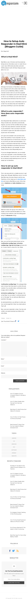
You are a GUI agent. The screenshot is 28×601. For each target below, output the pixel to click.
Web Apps (14, 455)
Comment (4, 340)
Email (3, 318)
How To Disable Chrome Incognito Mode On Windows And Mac (18, 395)
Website (3, 373)
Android (14, 438)
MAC (14, 447)
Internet (14, 452)
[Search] (22, 2)
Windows (14, 444)
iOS (14, 441)
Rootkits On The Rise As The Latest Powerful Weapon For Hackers (17, 467)
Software (14, 449)
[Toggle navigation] (25, 3)
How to (9, 318)
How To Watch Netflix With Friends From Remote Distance (17, 403)
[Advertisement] (14, 21)
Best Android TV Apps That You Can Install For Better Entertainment (17, 426)
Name (3, 359)
